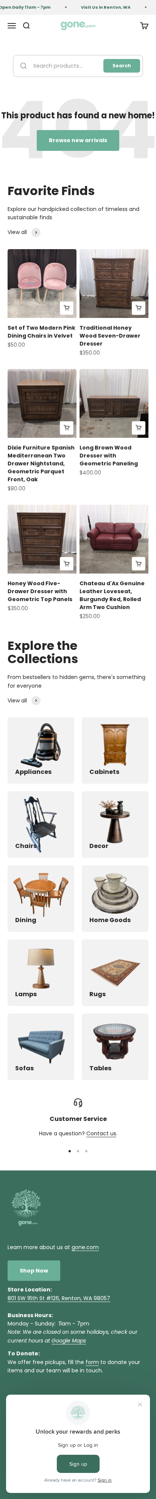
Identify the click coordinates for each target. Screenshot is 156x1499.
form (92, 1362)
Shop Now (34, 1270)
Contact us (101, 1133)
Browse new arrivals (78, 140)
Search (121, 65)
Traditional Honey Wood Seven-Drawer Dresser (110, 335)
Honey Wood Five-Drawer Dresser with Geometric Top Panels (40, 591)
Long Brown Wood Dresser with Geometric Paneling (109, 455)
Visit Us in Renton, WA (102, 7)
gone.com (85, 1247)
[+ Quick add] (66, 308)
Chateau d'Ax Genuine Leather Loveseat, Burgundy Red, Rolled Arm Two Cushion (112, 595)
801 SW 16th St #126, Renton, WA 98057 (59, 1298)
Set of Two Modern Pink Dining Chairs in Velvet (41, 331)
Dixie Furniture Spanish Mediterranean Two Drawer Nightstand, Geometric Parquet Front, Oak (41, 463)
